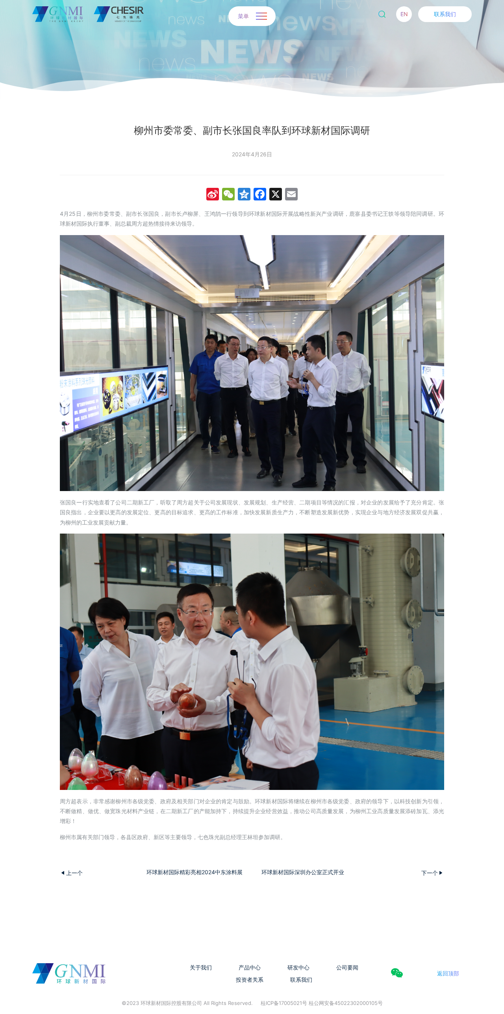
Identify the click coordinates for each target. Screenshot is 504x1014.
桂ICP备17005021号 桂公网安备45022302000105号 (322, 1003)
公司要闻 (347, 967)
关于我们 (201, 967)
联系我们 (445, 14)
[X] (276, 195)
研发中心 (298, 967)
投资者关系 (249, 979)
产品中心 (250, 967)
